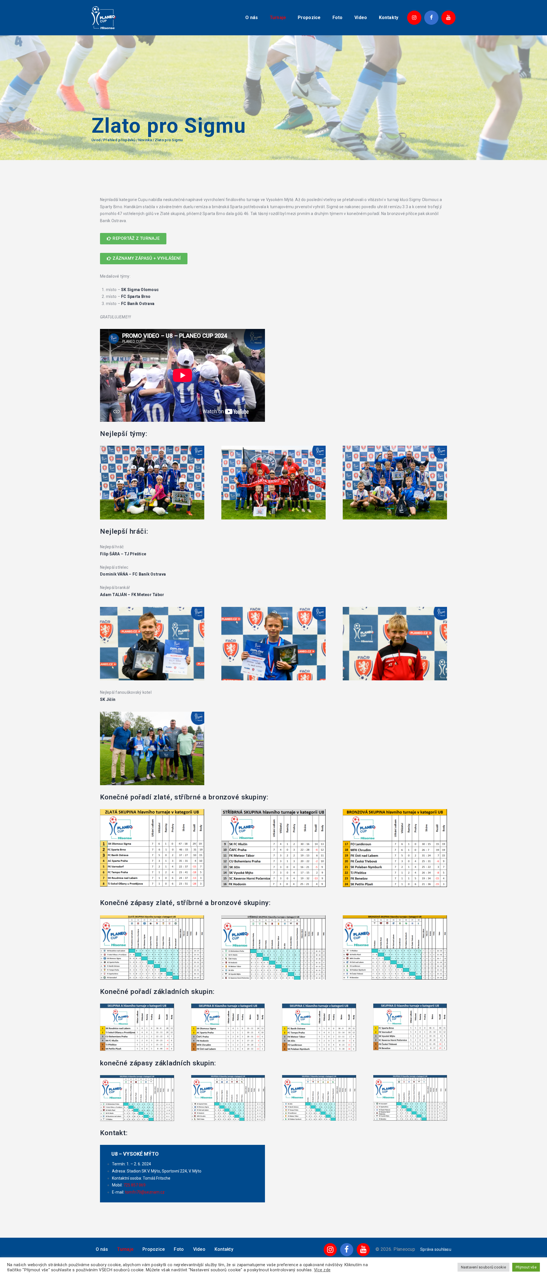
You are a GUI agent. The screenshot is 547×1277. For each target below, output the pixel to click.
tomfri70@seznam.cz (145, 1192)
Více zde (322, 1269)
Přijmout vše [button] (526, 1267)
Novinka (145, 140)
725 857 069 (134, 1185)
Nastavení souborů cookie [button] (483, 1267)
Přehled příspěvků (119, 140)
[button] (133, 238)
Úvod (96, 140)
